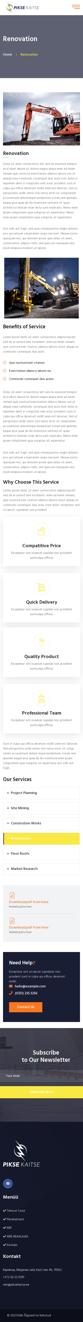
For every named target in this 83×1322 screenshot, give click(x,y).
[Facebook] (8, 1183)
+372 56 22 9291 (13, 1277)
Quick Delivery (41, 602)
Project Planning (24, 793)
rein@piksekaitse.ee (16, 1284)
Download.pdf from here (29, 902)
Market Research (24, 869)
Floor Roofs (20, 854)
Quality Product (41, 657)
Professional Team (41, 713)
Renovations (21, 839)
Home (8, 54)
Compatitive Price (41, 546)
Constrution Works (26, 823)
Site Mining (20, 808)
